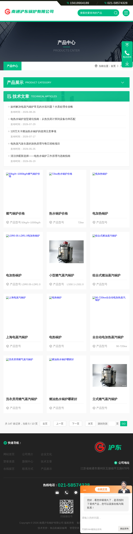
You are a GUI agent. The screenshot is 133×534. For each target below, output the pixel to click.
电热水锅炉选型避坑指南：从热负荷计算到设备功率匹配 (43, 118)
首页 (113, 66)
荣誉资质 (9, 461)
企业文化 (46, 454)
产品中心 (12, 65)
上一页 (59, 423)
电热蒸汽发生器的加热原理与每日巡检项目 (35, 143)
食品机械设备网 (58, 528)
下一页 (75, 423)
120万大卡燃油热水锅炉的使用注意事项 (33, 131)
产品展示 (46, 468)
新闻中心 (27, 461)
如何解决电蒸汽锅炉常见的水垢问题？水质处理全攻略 (42, 106)
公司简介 (27, 454)
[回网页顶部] (127, 45)
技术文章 (46, 461)
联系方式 (27, 468)
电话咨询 (127, 57)
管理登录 (74, 528)
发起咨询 (124, 528)
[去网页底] (127, 63)
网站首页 (9, 454)
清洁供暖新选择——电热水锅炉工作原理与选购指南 (40, 155)
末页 (90, 423)
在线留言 (9, 468)
